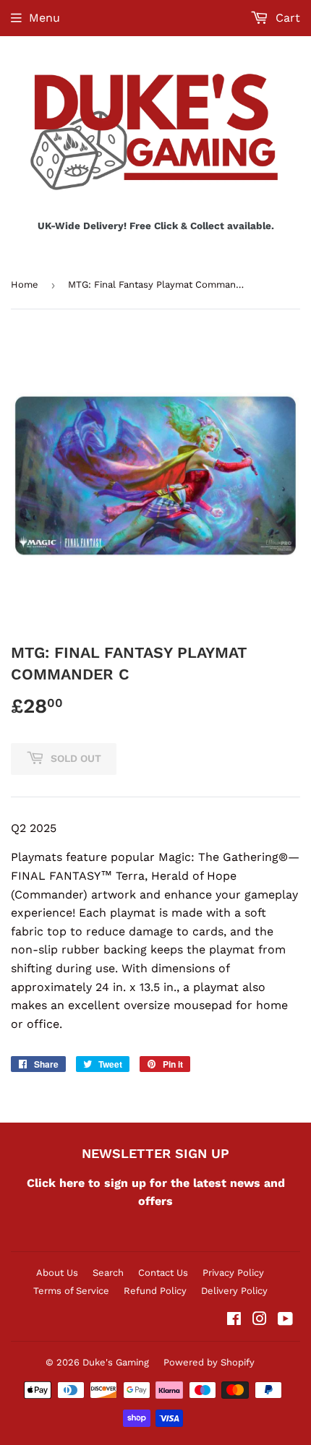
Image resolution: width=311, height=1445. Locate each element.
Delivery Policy (234, 1290)
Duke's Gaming (115, 1362)
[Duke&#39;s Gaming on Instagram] (259, 1320)
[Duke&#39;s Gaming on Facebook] (234, 1320)
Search (108, 1272)
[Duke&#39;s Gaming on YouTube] (285, 1320)
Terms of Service (71, 1290)
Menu (44, 18)
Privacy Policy (233, 1272)
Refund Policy (155, 1290)
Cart (286, 18)
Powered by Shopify (209, 1362)
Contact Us (163, 1272)
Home (24, 284)
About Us (57, 1272)
